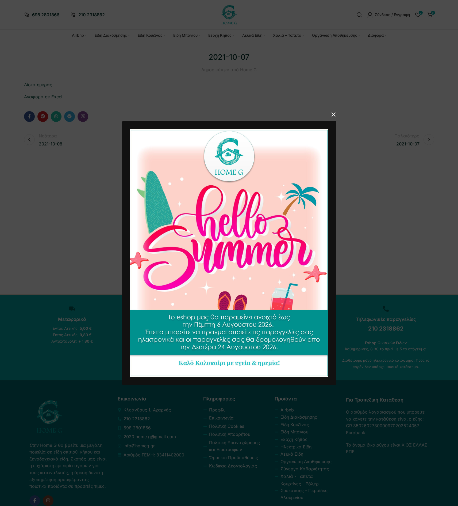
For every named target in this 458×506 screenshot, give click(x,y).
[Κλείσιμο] (333, 114)
